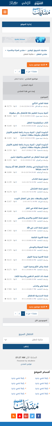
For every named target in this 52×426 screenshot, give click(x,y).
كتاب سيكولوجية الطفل (37, 122)
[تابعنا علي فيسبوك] (38, 416)
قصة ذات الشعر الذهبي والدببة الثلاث (31, 276)
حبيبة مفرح (39, 116)
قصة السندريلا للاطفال (38, 295)
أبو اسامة (40, 126)
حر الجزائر (39, 160)
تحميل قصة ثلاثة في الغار (37, 208)
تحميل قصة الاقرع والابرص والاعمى (33, 218)
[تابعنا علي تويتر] (32, 416)
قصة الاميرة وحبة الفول (37, 257)
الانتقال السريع (26, 334)
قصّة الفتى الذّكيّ (40, 103)
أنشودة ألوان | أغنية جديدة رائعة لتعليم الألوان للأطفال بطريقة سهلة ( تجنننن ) (27, 134)
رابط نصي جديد (41, 378)
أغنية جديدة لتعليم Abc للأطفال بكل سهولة (28, 113)
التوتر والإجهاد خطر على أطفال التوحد (31, 198)
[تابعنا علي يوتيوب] (19, 416)
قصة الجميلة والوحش (38, 247)
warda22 (40, 182)
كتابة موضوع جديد (37, 64)
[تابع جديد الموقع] (13, 416)
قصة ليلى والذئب (40, 286)
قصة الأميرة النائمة (39, 237)
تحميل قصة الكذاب (40, 179)
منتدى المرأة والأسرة (16, 50)
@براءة (40, 201)
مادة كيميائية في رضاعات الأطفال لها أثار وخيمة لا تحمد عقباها (26, 168)
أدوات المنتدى (27, 85)
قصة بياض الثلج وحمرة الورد (35, 266)
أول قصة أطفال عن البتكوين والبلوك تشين (29, 157)
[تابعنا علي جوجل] (26, 416)
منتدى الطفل (41, 54)
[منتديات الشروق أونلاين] (41, 15)
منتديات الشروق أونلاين (37, 50)
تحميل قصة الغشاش (39, 188)
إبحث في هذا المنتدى (26, 91)
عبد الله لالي (39, 106)
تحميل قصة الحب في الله (37, 227)
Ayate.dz (40, 150)
